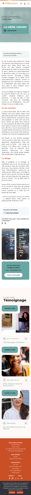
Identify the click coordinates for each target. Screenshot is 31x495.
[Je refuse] (29, 488)
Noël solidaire (16, 18)
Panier (15, 456)
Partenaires (15, 472)
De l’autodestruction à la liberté (14, 428)
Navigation (15, 462)
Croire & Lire (15, 447)
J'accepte (12, 492)
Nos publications (13, 16)
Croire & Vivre (6, 18)
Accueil (4, 16)
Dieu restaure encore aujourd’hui (12, 385)
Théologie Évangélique (15, 451)
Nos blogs (15, 468)
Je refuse (20, 492)
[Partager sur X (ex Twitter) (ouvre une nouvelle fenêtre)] (5, 223)
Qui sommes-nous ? (15, 466)
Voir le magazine (13, 275)
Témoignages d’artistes (13, 342)
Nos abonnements (15, 458)
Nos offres (15, 454)
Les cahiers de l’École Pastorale (15, 449)
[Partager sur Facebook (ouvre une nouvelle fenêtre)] (2, 223)
